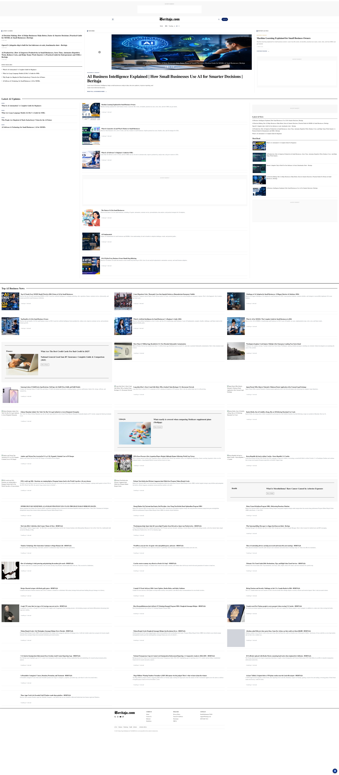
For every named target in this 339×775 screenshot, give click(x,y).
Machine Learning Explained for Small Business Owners (284, 38)
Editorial (148, 719)
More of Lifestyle (157, 427)
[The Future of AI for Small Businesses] (91, 217)
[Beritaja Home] (169, 19)
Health (130, 727)
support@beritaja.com (205, 716)
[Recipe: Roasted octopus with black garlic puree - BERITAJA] (10, 592)
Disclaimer (175, 719)
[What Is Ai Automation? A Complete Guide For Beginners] (259, 145)
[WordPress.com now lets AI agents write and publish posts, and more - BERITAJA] (123, 549)
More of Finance (45, 364)
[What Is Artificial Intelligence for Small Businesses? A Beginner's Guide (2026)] (123, 326)
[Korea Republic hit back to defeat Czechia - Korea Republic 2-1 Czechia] (236, 463)
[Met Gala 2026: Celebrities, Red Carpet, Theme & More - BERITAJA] (10, 530)
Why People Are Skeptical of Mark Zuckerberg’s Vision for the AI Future (24, 77)
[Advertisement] (169, 9)
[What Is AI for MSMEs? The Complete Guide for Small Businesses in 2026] (236, 326)
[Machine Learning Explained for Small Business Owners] (91, 112)
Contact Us (148, 716)
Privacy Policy (176, 714)
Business (120, 727)
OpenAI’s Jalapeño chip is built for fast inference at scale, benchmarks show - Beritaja (34, 45)
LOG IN (225, 19)
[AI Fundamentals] (91, 241)
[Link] (22, 364)
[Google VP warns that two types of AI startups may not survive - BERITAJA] (10, 613)
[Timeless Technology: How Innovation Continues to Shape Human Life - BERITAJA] (10, 549)
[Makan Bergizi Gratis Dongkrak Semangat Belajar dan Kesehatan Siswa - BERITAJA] (123, 635)
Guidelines (148, 721)
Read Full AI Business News (97, 91)
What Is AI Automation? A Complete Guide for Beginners (19, 70)
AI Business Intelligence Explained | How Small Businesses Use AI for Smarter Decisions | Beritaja (165, 78)
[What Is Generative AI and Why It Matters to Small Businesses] (91, 136)
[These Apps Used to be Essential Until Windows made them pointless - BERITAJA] (10, 699)
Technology (125, 727)
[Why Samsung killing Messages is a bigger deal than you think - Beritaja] (236, 529)
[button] (99, 52)
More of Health (270, 493)
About (147, 714)
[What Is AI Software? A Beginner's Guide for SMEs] (91, 160)
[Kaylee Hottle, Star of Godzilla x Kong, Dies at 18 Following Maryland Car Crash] (236, 419)
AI (176, 26)
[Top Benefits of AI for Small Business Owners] (10, 326)
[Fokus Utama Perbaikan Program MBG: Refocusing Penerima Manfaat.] (236, 511)
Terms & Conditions (178, 716)
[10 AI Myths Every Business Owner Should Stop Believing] (91, 265)
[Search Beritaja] (219, 19)
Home (161, 26)
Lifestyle (135, 727)
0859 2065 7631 (204, 719)
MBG (166, 26)
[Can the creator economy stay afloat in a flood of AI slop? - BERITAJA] (123, 567)
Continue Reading (263, 51)
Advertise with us (143, 727)
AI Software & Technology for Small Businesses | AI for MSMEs (21, 81)
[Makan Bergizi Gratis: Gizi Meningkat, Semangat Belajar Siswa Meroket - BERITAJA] (10, 635)
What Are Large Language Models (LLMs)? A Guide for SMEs (21, 73)
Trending (171, 26)
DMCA (175, 721)
